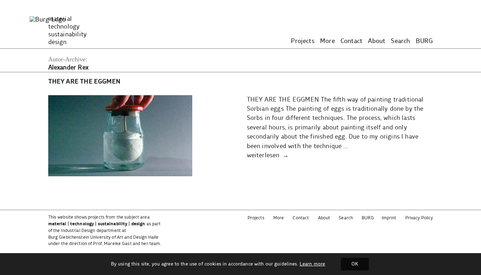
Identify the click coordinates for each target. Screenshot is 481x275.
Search (400, 41)
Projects (302, 41)
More (327, 41)
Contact (351, 41)
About (376, 41)
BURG (424, 41)
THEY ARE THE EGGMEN (84, 82)
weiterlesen (263, 155)
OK (354, 264)
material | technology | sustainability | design (96, 224)
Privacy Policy (419, 218)
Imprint (389, 218)
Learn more (312, 264)
